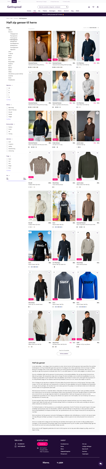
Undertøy (10, 75)
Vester (9, 77)
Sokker (10, 69)
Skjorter (10, 67)
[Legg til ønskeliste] (49, 33)
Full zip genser (13, 37)
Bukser (10, 57)
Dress (9, 59)
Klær (11, 18)
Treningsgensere (14, 47)
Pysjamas (10, 63)
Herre (7, 18)
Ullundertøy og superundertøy (15, 73)
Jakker (10, 29)
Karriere (84, 451)
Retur (62, 449)
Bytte (62, 446)
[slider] (7, 181)
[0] (93, 7)
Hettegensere (13, 41)
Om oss (84, 444)
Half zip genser (14, 39)
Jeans (9, 51)
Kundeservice (65, 444)
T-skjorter (10, 53)
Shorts (9, 65)
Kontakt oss (42, 444)
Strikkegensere (13, 45)
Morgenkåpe (11, 61)
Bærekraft (85, 449)
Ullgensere (12, 49)
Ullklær (10, 71)
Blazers (10, 55)
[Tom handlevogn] (97, 7)
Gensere (16, 18)
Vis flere (8, 99)
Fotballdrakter (11, 79)
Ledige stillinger (86, 446)
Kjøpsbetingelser (65, 451)
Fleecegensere (13, 35)
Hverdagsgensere (14, 43)
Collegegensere (14, 33)
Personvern (64, 454)
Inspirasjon (85, 454)
